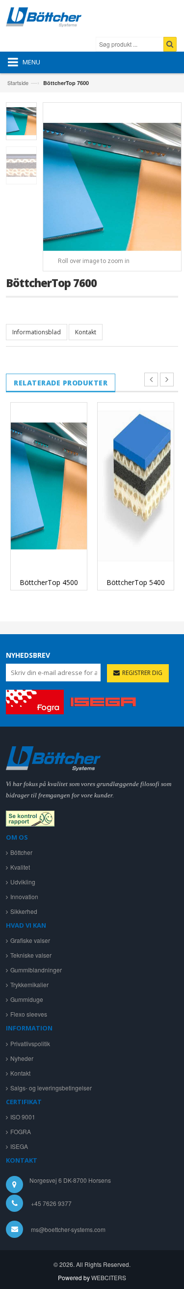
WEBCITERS (108, 1277)
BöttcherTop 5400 (135, 582)
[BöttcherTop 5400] (136, 486)
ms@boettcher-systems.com (68, 1229)
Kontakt (85, 332)
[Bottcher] (53, 19)
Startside (17, 83)
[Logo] (53, 757)
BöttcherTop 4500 (49, 582)
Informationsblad (36, 332)
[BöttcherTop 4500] (49, 486)
